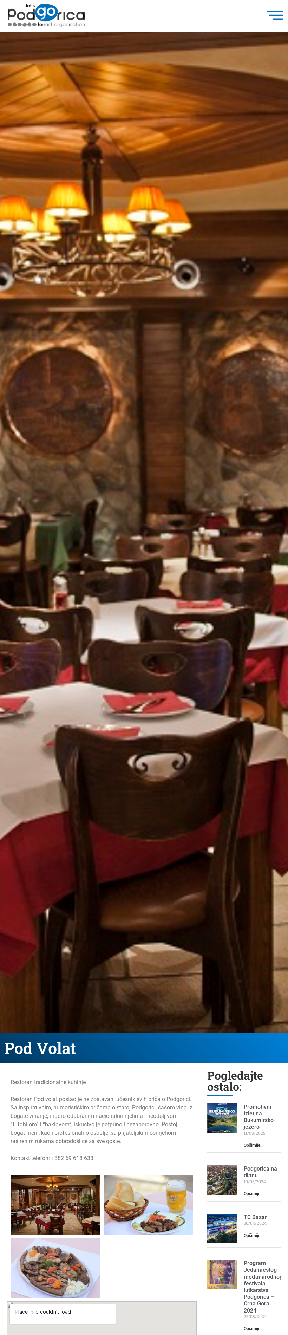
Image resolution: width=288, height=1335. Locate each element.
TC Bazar (255, 1217)
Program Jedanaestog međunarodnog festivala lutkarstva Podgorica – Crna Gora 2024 (263, 1287)
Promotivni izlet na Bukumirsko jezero (259, 1117)
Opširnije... (253, 1145)
